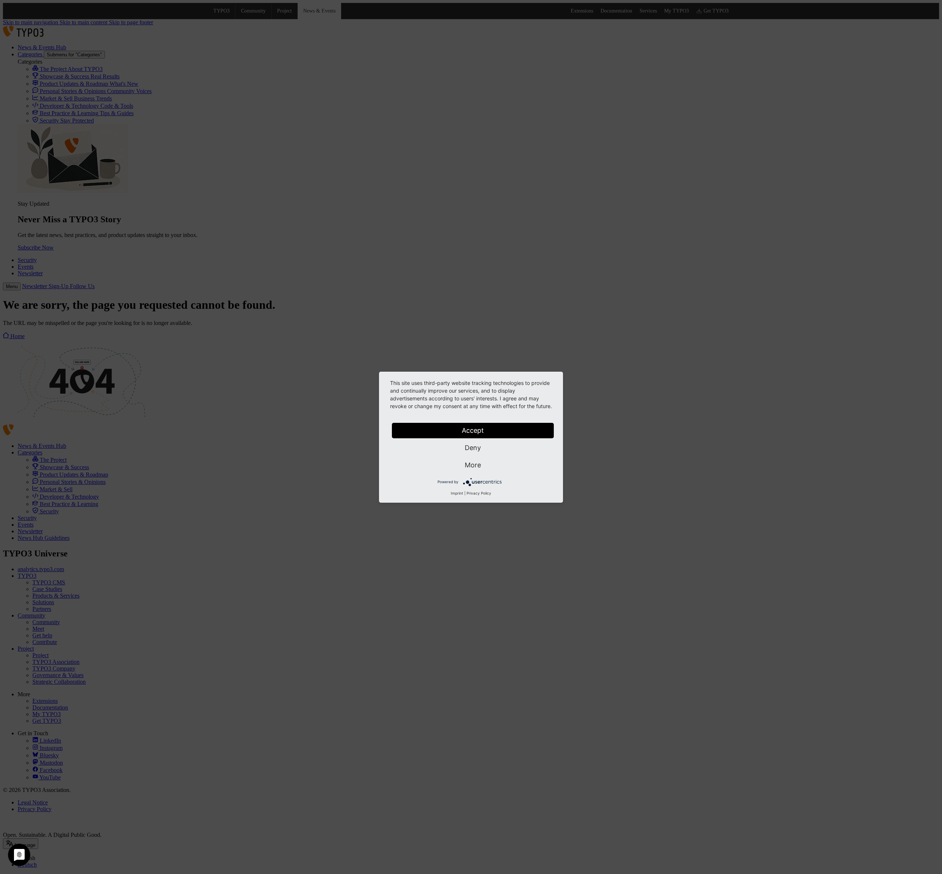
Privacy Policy (479, 493)
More (473, 465)
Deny (473, 448)
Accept (473, 430)
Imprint (457, 493)
